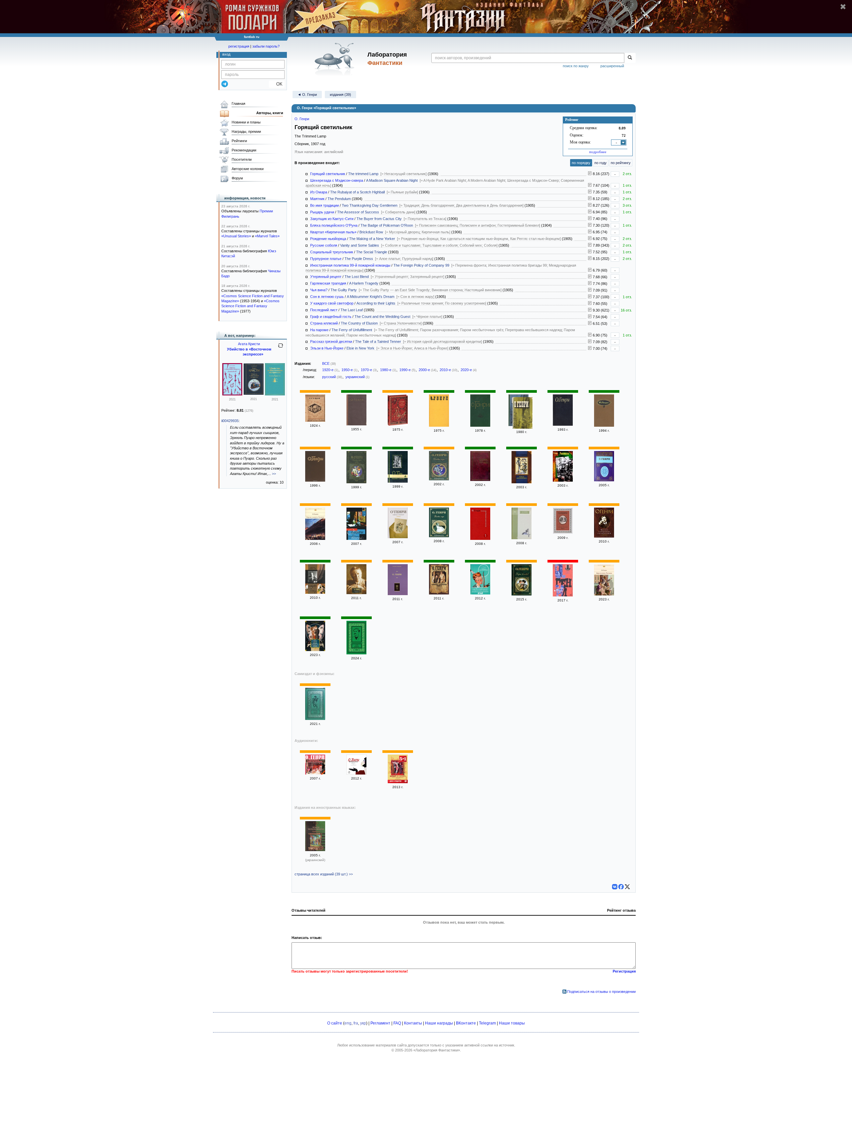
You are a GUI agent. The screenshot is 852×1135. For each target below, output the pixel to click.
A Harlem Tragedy (363, 283)
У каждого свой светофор (331, 303)
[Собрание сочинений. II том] (397, 594)
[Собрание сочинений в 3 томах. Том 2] (562, 533)
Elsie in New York (360, 348)
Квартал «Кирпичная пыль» (333, 232)
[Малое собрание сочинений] (604, 536)
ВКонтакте (466, 1023)
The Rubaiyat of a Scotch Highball (357, 192)
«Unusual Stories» (236, 236)
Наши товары (512, 1023)
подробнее (597, 152)
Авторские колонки (248, 169)
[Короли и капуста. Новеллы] (480, 480)
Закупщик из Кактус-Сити (331, 219)
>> (274, 474)
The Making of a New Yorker (372, 239)
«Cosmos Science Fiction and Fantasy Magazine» (250, 306)
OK (277, 84)
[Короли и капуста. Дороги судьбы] (315, 650)
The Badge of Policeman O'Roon (386, 225)
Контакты (413, 1023)
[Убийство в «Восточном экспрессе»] (232, 394)
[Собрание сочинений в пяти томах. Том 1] (521, 538)
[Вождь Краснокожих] (521, 482)
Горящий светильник (327, 174)
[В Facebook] (621, 886)
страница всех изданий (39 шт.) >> (324, 874)
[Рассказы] (356, 424)
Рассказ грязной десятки (331, 341)
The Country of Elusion (359, 323)
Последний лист (323, 310)
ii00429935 (230, 421)
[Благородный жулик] (562, 424)
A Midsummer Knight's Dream (370, 297)
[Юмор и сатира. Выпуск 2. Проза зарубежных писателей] (397, 782)
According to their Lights (375, 303)
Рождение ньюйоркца (328, 239)
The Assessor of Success (358, 212)
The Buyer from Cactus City (379, 219)
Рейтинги (239, 141)
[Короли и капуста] (562, 595)
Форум (237, 178)
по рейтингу (621, 163)
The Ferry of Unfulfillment (351, 330)
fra (355, 1023)
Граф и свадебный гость (330, 317)
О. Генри (302, 119)
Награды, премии (246, 131)
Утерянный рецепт (325, 277)
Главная (238, 104)
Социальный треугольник (331, 252)
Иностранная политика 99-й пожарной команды (350, 265)
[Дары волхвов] (521, 594)
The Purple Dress (358, 259)
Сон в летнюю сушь (327, 297)
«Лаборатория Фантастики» (436, 1050)
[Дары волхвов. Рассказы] (604, 594)
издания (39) (340, 95)
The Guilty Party (343, 290)
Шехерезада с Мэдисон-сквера (336, 180)
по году (600, 163)
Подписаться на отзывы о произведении (601, 992)
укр (363, 1023)
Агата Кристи (249, 344)
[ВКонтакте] (614, 886)
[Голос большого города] (522, 413)
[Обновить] (281, 348)
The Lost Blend (356, 277)
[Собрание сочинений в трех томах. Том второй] (604, 425)
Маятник (317, 199)
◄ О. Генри (307, 95)
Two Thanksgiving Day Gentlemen (369, 205)
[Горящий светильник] (315, 420)
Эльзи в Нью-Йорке (326, 348)
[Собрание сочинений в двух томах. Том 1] (315, 592)
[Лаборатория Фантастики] (336, 59)
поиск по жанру (576, 66)
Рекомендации (244, 150)
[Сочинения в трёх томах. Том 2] (397, 424)
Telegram (487, 1023)
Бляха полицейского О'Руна (333, 225)
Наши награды (439, 1023)
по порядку (581, 163)
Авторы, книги (269, 113)
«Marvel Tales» (267, 236)
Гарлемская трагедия (328, 283)
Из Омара (318, 192)
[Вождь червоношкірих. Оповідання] (315, 850)
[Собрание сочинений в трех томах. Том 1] (397, 537)
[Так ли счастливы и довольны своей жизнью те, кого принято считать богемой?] (589, 324)
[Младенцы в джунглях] (397, 481)
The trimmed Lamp (363, 174)
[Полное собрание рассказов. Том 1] (480, 539)
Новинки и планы (246, 122)
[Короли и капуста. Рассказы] (315, 539)
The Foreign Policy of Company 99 (421, 265)
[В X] (627, 886)
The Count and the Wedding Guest (382, 317)
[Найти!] (630, 58)
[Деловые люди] (356, 482)
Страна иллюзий (324, 323)
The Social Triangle (371, 252)
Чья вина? (318, 290)
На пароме (319, 330)
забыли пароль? (266, 46)
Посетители (242, 159)
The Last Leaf (351, 310)
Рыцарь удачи (322, 212)
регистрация (238, 46)
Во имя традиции (324, 205)
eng (347, 1023)
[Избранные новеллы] (480, 425)
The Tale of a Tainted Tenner (378, 341)
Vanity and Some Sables (359, 245)
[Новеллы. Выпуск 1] (356, 773)
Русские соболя (323, 245)
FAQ (397, 1023)
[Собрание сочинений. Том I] (439, 593)
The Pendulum (339, 199)
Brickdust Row (371, 232)
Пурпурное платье (325, 259)
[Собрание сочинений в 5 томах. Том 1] (604, 480)
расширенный (612, 66)
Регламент (380, 1023)
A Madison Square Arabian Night (392, 180)
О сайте (334, 1023)
